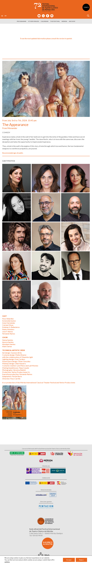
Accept (68, 560)
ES (2, 16)
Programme (21, 21)
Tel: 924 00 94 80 (36, 535)
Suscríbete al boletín (48, 543)
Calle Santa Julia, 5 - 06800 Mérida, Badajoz (46, 533)
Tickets (86, 7)
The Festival (55, 21)
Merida (64, 21)
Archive (72, 21)
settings (7, 562)
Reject (81, 560)
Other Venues (33, 21)
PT (6, 16)
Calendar (44, 21)
